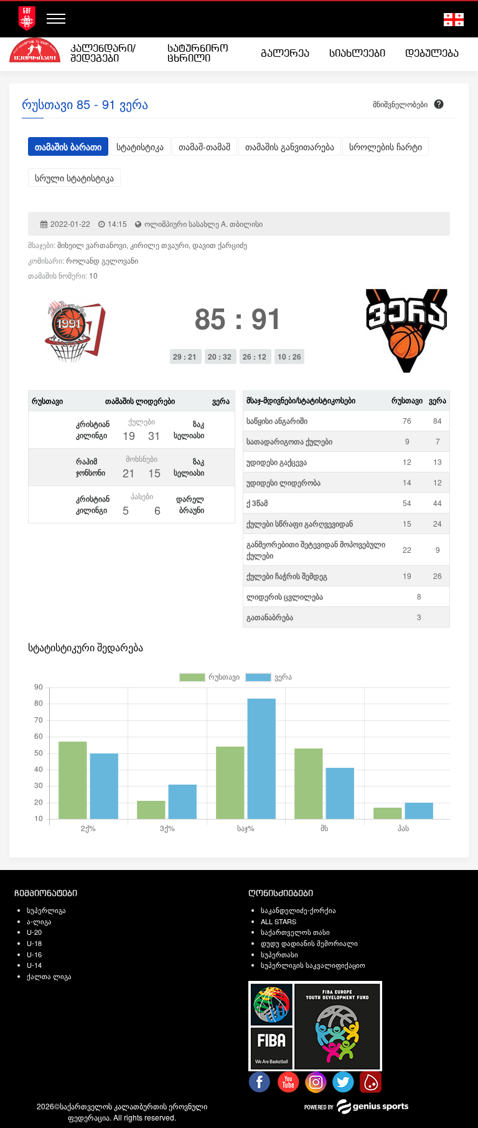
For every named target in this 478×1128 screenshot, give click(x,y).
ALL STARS (278, 921)
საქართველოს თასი (295, 932)
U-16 (34, 954)
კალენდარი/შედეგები (102, 54)
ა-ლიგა (39, 921)
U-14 (34, 965)
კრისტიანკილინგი (93, 429)
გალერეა (285, 54)
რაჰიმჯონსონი (90, 467)
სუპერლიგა (46, 910)
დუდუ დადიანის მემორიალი (309, 943)
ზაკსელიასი (189, 429)
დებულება (432, 54)
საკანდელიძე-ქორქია (298, 910)
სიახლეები (357, 54)
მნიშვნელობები (400, 103)
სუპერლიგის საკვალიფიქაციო (313, 965)
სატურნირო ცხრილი (197, 54)
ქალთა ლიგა (49, 976)
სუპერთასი (279, 954)
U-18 (34, 943)
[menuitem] (109, 54)
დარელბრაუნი (190, 504)
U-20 (34, 932)
